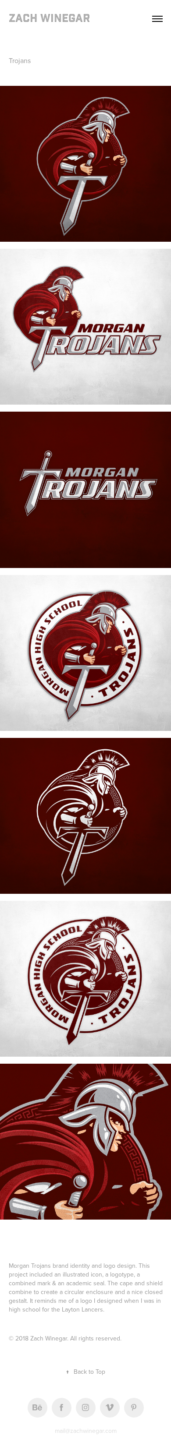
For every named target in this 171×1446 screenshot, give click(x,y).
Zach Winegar (49, 18)
